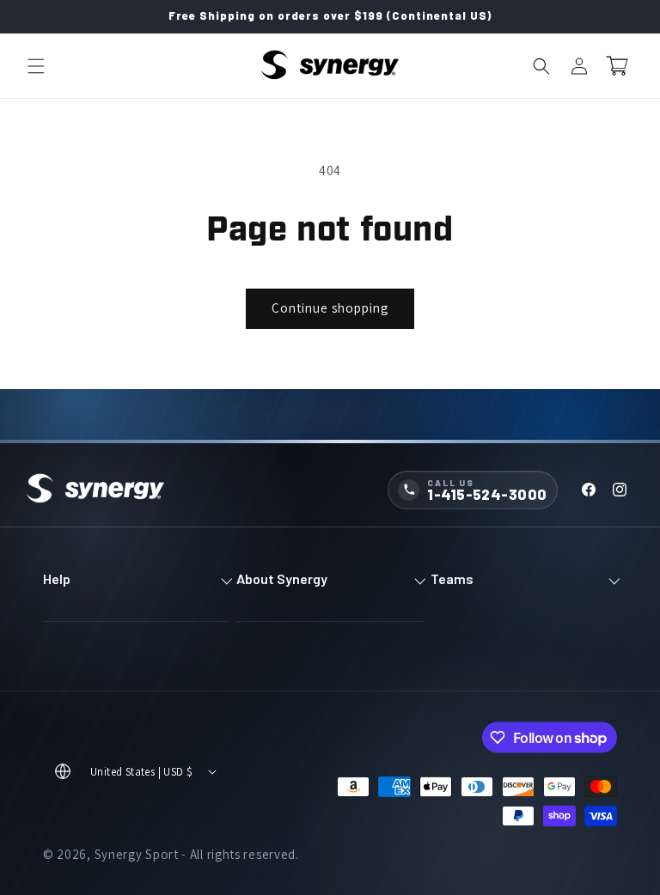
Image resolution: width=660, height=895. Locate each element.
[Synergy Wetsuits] (95, 489)
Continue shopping (330, 308)
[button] (36, 66)
